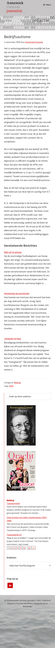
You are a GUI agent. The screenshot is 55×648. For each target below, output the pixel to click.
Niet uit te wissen (12, 252)
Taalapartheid (13, 503)
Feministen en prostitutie (16, 293)
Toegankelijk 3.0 (14, 534)
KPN (11, 386)
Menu (48, 4)
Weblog (17, 382)
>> (33, 548)
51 (29, 548)
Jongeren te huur (12, 338)
